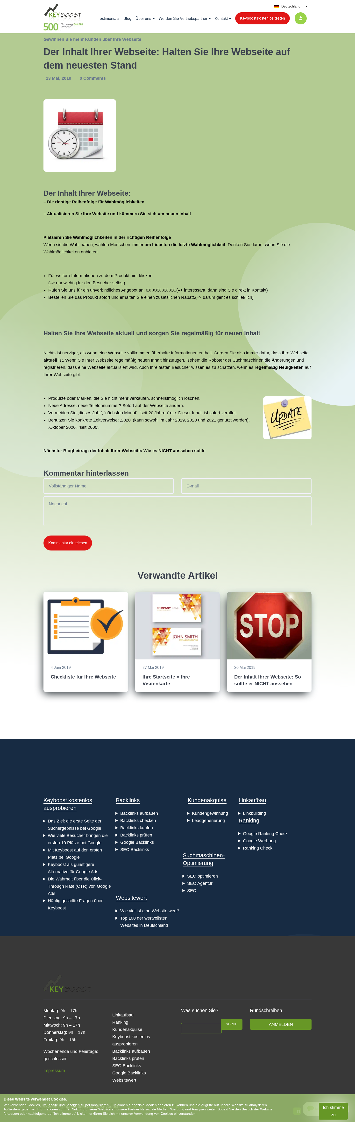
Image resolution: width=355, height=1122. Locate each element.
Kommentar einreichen (67, 543)
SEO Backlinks (134, 849)
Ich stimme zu (333, 1111)
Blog (127, 18)
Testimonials (108, 18)
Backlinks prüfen (136, 835)
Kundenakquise (207, 800)
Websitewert (131, 898)
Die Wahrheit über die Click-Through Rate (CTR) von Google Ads (79, 886)
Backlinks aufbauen (139, 813)
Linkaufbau (252, 800)
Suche (231, 1024)
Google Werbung (259, 840)
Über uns (143, 18)
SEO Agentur (200, 883)
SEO (191, 890)
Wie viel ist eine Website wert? (149, 910)
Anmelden (281, 1024)
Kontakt (221, 18)
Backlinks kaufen (136, 827)
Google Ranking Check (265, 833)
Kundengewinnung (210, 813)
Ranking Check (257, 848)
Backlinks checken (138, 820)
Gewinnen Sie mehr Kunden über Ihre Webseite (92, 39)
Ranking (249, 820)
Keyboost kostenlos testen (262, 18)
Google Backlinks (137, 842)
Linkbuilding (254, 813)
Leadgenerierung (208, 820)
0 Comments (93, 78)
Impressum (54, 1070)
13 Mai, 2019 (59, 78)
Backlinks (128, 800)
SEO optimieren (202, 876)
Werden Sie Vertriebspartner (183, 18)
